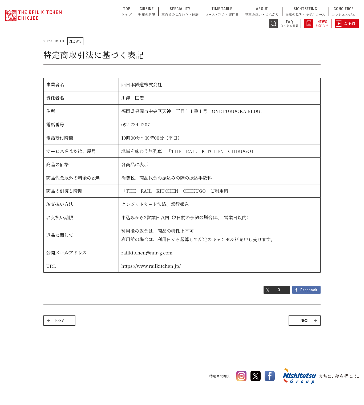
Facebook (308, 290)
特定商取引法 (219, 376)
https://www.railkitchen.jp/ (151, 265)
